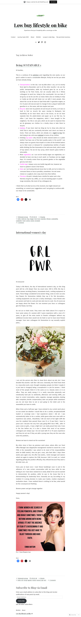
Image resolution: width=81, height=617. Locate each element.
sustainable (19, 220)
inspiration (43, 219)
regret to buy (57, 133)
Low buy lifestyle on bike (40, 25)
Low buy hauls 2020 (23, 37)
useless (28, 220)
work (45, 580)
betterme (23, 219)
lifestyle (49, 219)
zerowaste (37, 220)
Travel (24, 220)
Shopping (42, 217)
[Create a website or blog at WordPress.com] (32, 613)
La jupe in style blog (48, 37)
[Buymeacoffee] (36, 42)
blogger (32, 219)
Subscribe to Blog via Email (31, 587)
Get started (53, 2)
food (35, 219)
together (29, 580)
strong (25, 580)
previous (36, 75)
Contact (13, 37)
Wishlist (38, 37)
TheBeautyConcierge (23, 217)
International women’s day (31, 232)
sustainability (54, 219)
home (38, 219)
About (32, 37)
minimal (40, 135)
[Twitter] (38, 42)
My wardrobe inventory (63, 37)
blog (28, 219)
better (19, 219)
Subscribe (21, 601)
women (32, 220)
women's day (40, 580)
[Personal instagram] (45, 42)
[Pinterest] (42, 42)
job (22, 580)
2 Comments (52, 580)
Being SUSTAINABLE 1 (28, 65)
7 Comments (21, 223)
